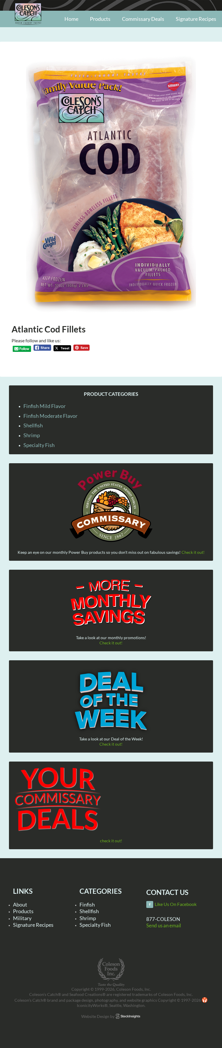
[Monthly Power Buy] (111, 506)
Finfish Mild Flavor (44, 406)
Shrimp (31, 435)
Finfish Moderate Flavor (50, 416)
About (20, 904)
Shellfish (33, 425)
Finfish (87, 904)
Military (22, 918)
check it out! (111, 840)
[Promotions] (111, 602)
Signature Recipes (33, 925)
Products (23, 911)
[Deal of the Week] (111, 701)
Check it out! (193, 552)
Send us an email (163, 925)
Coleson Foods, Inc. (28, 27)
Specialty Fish (39, 445)
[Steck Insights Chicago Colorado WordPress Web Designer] (127, 1016)
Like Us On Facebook (176, 904)
